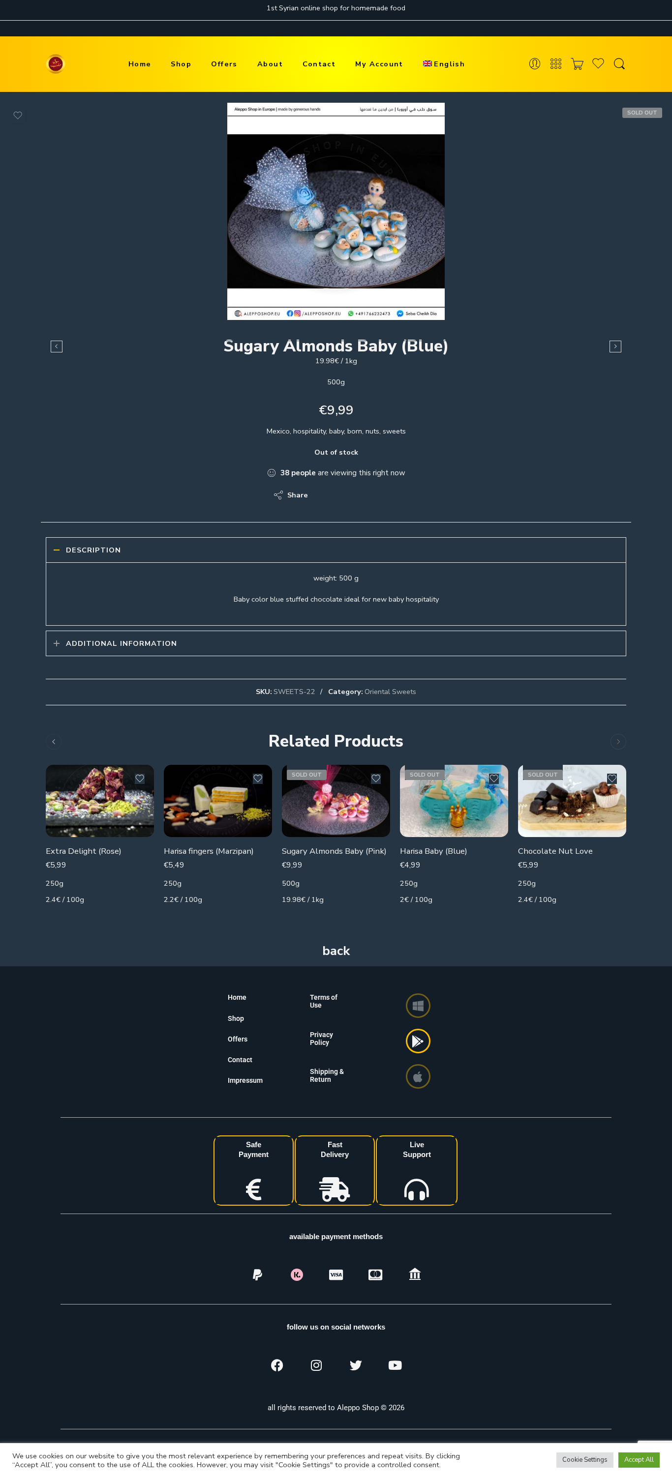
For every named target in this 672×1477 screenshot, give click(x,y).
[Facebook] (277, 1365)
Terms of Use (323, 1001)
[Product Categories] (556, 64)
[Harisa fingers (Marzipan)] (218, 801)
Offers (224, 64)
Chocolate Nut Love (555, 851)
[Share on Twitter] (324, 495)
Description (93, 550)
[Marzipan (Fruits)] (56, 346)
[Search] (619, 64)
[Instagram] (316, 1365)
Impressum (245, 1080)
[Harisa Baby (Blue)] (615, 346)
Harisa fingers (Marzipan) (209, 851)
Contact (319, 64)
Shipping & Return (327, 1075)
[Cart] (577, 64)
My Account (379, 64)
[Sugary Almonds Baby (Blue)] (336, 211)
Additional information (121, 643)
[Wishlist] (18, 115)
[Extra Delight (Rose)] (100, 801)
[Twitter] (355, 1365)
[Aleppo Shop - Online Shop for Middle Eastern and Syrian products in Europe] (55, 64)
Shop (181, 64)
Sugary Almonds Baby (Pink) (334, 851)
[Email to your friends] (383, 495)
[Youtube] (395, 1365)
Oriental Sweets (390, 691)
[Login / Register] (535, 64)
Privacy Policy (321, 1038)
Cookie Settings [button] (585, 1459)
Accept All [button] (639, 1459)
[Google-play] (418, 1041)
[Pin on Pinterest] (363, 495)
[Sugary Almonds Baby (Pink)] (336, 801)
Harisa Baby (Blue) (433, 851)
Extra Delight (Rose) (84, 851)
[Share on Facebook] (343, 495)
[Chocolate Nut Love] (572, 801)
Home (140, 64)
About (270, 64)
